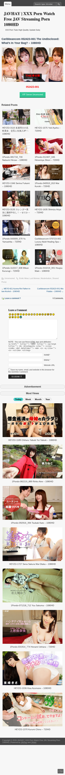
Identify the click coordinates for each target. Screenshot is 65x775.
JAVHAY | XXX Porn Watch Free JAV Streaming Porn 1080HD (29, 18)
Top (61, 771)
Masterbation (46, 278)
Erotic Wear (24, 278)
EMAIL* (47, 360)
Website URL (49, 365)
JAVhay (24, 742)
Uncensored (10, 278)
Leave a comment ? (13, 298)
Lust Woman (34, 278)
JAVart (33, 742)
